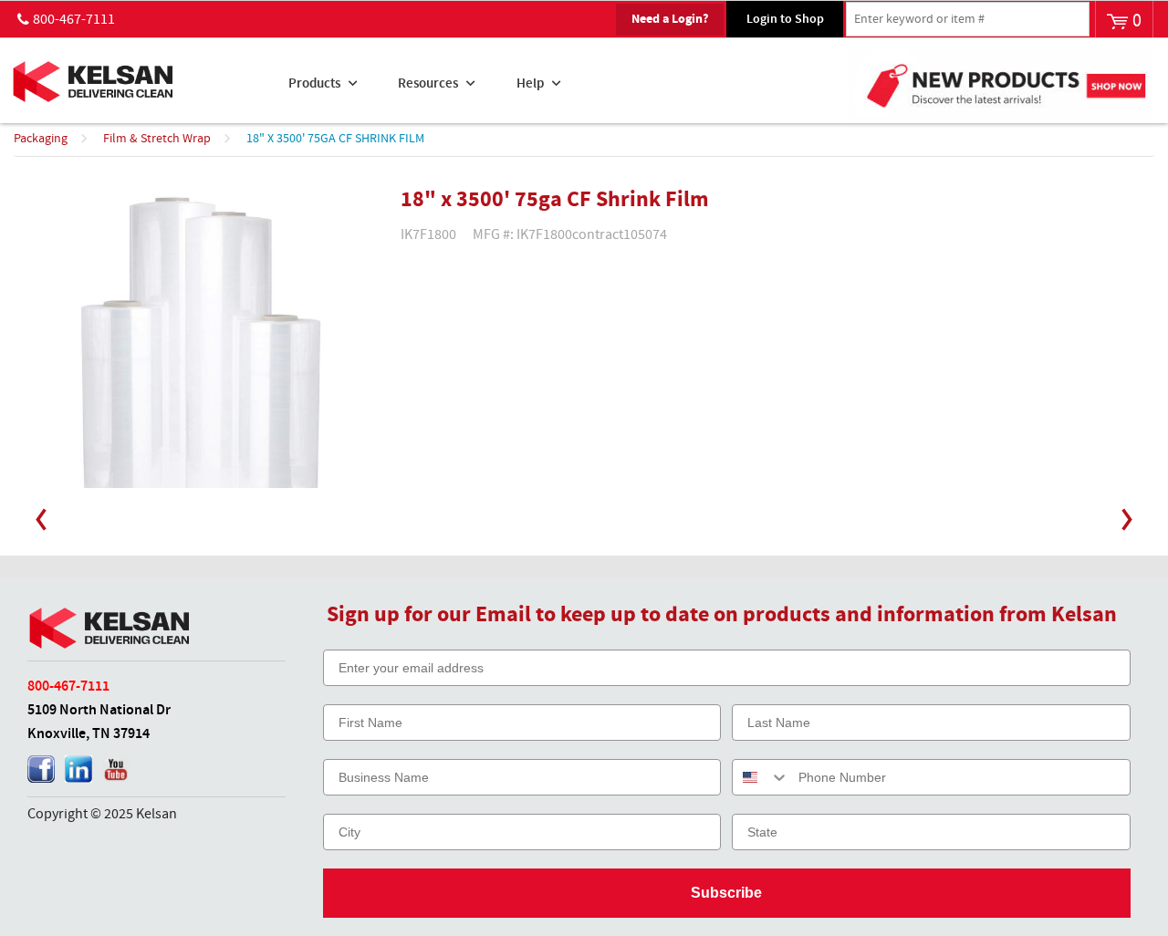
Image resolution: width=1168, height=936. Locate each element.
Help (530, 84)
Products (314, 84)
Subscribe (726, 892)
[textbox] (968, 19)
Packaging (41, 138)
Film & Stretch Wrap (157, 138)
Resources (428, 84)
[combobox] (761, 777)
